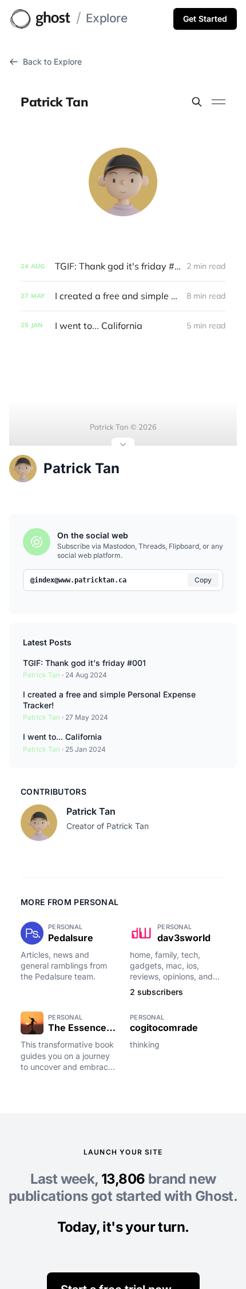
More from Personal (69, 902)
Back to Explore (52, 61)
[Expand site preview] (123, 446)
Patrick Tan (81, 468)
